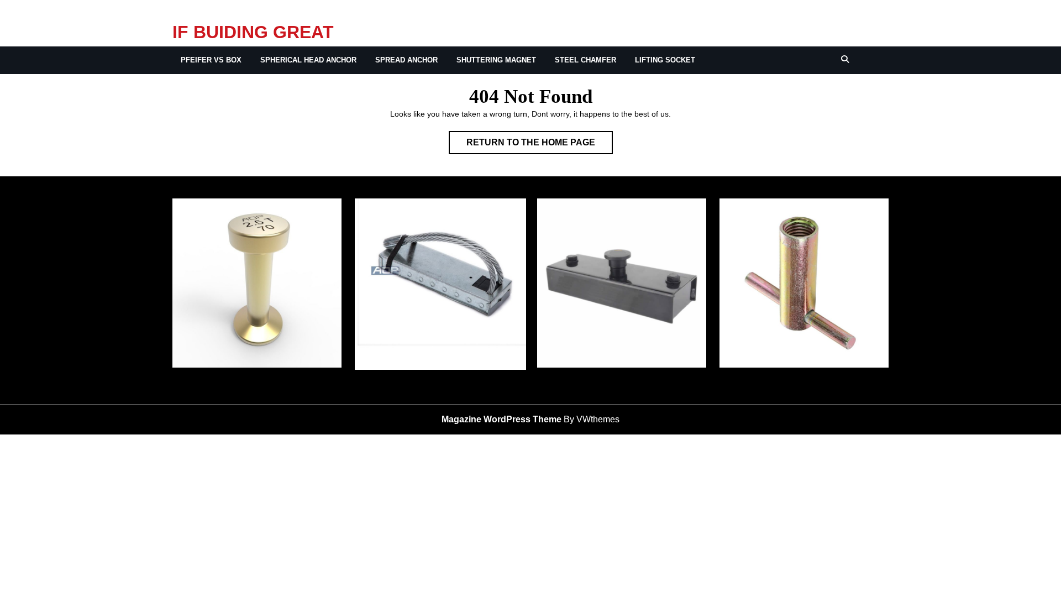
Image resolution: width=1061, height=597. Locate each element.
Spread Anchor (406, 60)
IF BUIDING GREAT (253, 32)
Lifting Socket (665, 60)
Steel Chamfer (585, 60)
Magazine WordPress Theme (501, 419)
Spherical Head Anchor (308, 60)
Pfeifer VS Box (211, 60)
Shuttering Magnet (496, 60)
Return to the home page (539, 145)
